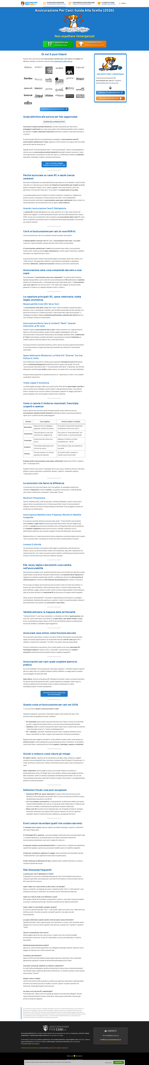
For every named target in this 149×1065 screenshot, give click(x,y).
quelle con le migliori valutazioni (58, 1048)
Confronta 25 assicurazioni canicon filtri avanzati (54, 694)
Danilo (80, 1056)
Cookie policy (108, 1062)
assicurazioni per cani (61, 1033)
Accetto (118, 1062)
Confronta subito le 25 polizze (29, 1048)
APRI (62, 122)
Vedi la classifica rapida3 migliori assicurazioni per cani (54, 164)
